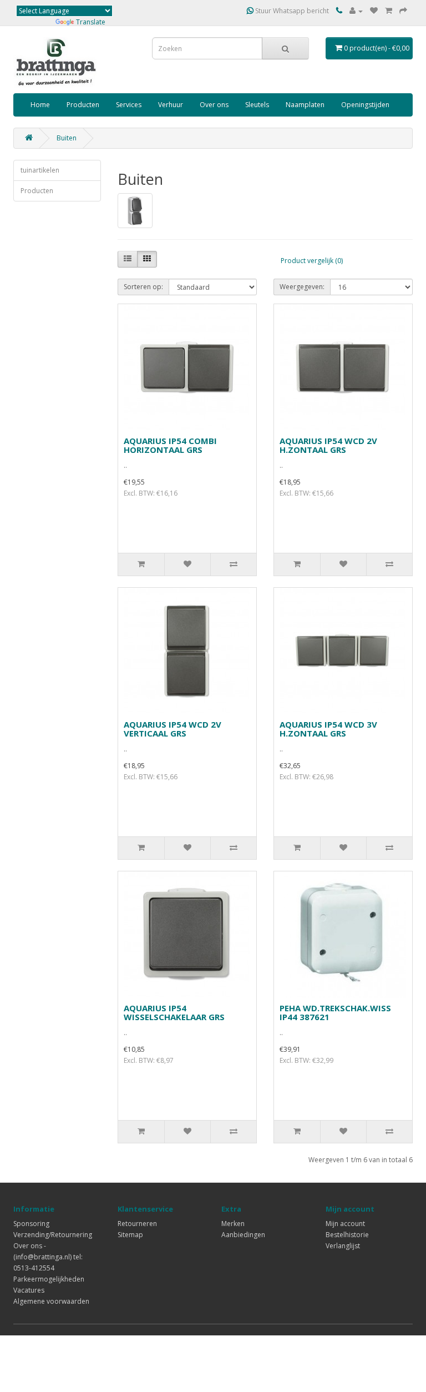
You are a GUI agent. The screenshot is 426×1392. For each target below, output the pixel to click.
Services (128, 104)
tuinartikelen (40, 170)
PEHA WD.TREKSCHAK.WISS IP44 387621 (335, 1012)
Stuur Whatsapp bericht (291, 11)
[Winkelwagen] (388, 11)
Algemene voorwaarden (51, 1301)
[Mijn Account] (356, 11)
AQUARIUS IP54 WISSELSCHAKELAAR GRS (174, 1012)
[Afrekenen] (403, 11)
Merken (233, 1223)
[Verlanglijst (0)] (374, 11)
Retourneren (137, 1223)
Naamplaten (305, 104)
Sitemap (130, 1234)
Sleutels (257, 104)
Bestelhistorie (347, 1234)
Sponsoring (31, 1223)
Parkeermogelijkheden (48, 1279)
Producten (83, 104)
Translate (90, 22)
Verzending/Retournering (52, 1234)
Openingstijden (365, 104)
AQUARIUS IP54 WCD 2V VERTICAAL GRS (172, 729)
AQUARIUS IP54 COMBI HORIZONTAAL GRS (170, 445)
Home (40, 104)
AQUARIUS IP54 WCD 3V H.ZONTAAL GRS (328, 729)
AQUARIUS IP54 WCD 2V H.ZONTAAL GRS (328, 445)
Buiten (67, 138)
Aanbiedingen (243, 1234)
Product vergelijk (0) (312, 260)
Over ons (214, 104)
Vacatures (28, 1290)
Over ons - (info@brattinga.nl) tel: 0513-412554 (48, 1257)
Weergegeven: (302, 286)
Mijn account (345, 1223)
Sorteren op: (143, 286)
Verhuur (170, 104)
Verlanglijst (343, 1245)
